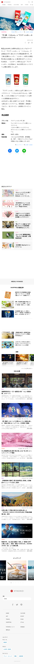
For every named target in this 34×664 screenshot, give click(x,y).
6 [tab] (23, 583)
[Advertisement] (17, 171)
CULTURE (16, 4)
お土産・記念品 (7, 649)
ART (22, 4)
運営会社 (8, 629)
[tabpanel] (17, 570)
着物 (15, 656)
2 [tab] (13, 583)
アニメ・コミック (8, 656)
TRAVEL (10, 4)
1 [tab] (11, 583)
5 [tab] (20, 583)
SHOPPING (8, 622)
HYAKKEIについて (10, 626)
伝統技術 (21, 656)
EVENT (22, 616)
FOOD (26, 4)
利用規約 (22, 626)
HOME (4, 4)
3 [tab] (16, 583)
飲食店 (5, 642)
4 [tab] (18, 583)
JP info (22, 622)
